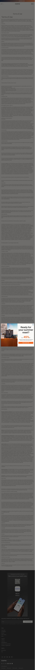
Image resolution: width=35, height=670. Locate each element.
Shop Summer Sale (25, 342)
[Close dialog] (33, 324)
